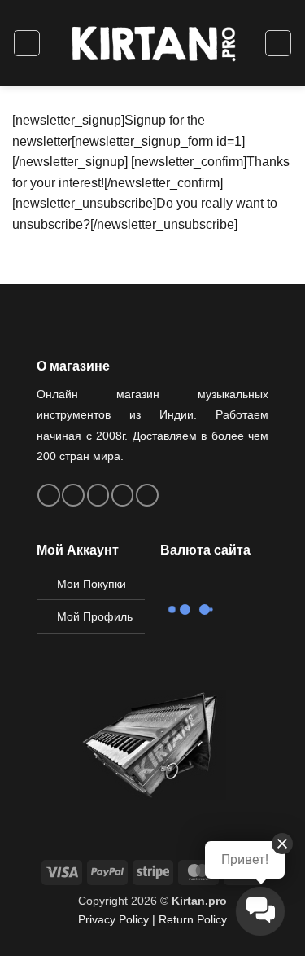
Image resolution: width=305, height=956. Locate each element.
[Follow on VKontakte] (122, 495)
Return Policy (193, 919)
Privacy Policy (113, 919)
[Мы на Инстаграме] (73, 495)
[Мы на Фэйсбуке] (48, 495)
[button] (27, 43)
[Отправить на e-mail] (98, 495)
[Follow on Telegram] (147, 495)
